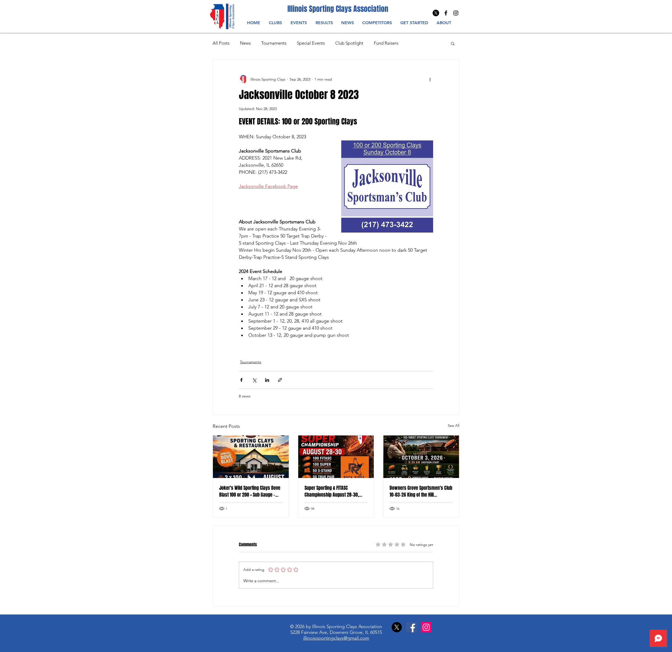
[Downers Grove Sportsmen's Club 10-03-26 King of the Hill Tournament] (421, 456)
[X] (436, 13)
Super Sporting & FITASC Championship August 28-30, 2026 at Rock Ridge (331, 491)
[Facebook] (411, 627)
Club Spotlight (349, 43)
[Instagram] (456, 13)
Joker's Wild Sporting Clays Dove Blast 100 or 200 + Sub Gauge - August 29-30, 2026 (249, 491)
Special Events (311, 43)
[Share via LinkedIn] (267, 379)
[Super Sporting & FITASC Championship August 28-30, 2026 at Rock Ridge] (336, 456)
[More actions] (430, 79)
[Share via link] (279, 379)
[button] (298, 22)
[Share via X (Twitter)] (254, 379)
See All (453, 425)
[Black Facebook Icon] (446, 13)
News (245, 43)
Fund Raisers (386, 43)
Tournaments (273, 43)
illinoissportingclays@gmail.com (336, 638)
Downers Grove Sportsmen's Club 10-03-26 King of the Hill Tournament (421, 491)
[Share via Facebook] (241, 379)
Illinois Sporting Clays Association (337, 8)
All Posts (221, 43)
